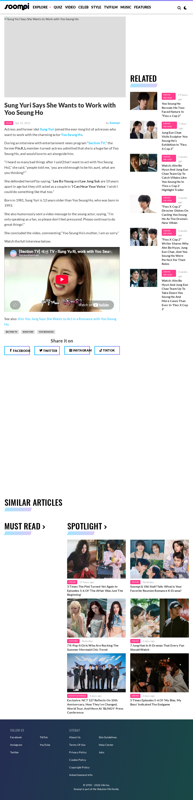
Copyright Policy (79, 767)
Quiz (58, 7)
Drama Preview (167, 96)
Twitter (49, 350)
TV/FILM (111, 7)
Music (126, 7)
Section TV (96, 143)
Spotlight (84, 526)
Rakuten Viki (104, 789)
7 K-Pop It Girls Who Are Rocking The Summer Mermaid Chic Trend (93, 647)
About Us (74, 737)
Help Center (106, 744)
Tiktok (108, 350)
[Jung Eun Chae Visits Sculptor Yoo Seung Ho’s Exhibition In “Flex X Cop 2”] (143, 130)
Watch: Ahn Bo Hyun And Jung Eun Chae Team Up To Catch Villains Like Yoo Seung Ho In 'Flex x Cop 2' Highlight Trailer (175, 178)
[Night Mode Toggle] (185, 8)
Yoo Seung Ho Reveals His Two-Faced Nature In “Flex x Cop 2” (173, 109)
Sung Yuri (47, 129)
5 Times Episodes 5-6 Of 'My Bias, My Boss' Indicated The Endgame (155, 702)
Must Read (22, 526)
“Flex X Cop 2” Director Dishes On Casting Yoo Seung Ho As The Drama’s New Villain (175, 214)
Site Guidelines (108, 737)
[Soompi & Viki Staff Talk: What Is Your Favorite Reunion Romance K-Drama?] (159, 559)
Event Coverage (77, 696)
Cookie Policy (77, 759)
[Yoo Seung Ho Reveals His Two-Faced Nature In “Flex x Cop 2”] (143, 101)
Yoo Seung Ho (71, 135)
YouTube (45, 744)
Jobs (101, 752)
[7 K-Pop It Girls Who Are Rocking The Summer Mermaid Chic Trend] (96, 618)
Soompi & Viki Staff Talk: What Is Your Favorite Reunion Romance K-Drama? (156, 588)
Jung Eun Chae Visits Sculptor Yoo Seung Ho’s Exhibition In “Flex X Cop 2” (175, 140)
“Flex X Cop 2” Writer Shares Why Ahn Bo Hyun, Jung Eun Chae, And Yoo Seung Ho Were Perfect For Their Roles (175, 252)
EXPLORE (40, 7)
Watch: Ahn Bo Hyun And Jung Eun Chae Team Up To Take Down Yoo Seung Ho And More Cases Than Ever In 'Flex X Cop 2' (175, 295)
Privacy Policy (78, 752)
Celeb (83, 7)
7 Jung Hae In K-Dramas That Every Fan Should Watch (157, 647)
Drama (72, 582)
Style (96, 7)
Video (70, 7)
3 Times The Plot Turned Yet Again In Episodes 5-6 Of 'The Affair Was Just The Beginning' (95, 590)
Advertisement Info (81, 774)
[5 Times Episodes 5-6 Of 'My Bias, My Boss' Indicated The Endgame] (159, 672)
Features (142, 7)
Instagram (81, 350)
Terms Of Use (77, 744)
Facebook (21, 350)
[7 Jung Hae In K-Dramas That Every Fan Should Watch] (159, 618)
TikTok (44, 737)
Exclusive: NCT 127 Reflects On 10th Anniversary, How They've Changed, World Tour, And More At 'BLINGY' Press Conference (95, 706)
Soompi (115, 122)
